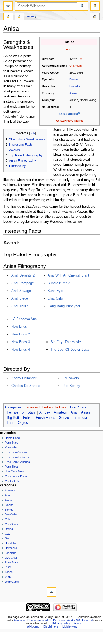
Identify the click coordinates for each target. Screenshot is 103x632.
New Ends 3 (20, 342)
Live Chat (11, 557)
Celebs (9, 519)
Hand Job (11, 543)
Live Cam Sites (14, 471)
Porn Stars (78, 407)
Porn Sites (11, 447)
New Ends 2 (20, 334)
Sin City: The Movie (65, 342)
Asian (73, 93)
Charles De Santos (25, 386)
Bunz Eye (55, 291)
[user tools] (95, 6)
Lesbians (10, 552)
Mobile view (69, 626)
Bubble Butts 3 (59, 283)
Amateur (60, 412)
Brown (73, 79)
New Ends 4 (20, 349)
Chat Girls (55, 298)
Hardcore (11, 547)
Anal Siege (19, 298)
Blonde (9, 509)
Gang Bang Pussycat (64, 306)
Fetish (27, 418)
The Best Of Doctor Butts (70, 349)
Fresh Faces (45, 418)
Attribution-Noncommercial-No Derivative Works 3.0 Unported (53, 620)
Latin (10, 423)
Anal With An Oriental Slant (68, 275)
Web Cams (12, 581)
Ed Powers (70, 378)
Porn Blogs (12, 466)
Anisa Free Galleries (69, 120)
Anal (74, 412)
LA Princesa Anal (24, 319)
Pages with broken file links (45, 407)
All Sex (44, 412)
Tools (94, 17)
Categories (13, 407)
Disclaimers (50, 626)
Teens (9, 571)
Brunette (74, 86)
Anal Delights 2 (23, 275)
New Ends (19, 327)
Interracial (80, 418)
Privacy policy (61, 623)
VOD (8, 576)
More (30, 16)
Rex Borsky (71, 386)
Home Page (12, 437)
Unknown (75, 65)
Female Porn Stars (21, 412)
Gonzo (64, 418)
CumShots (11, 524)
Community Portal (16, 476)
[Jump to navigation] (8, 6)
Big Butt (13, 418)
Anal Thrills (20, 306)
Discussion (19, 17)
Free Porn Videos (16, 452)
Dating (9, 528)
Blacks (9, 504)
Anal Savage (21, 291)
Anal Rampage (22, 283)
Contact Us (12, 481)
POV (8, 567)
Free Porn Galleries (17, 461)
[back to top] (51, 592)
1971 (80, 58)
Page (8, 17)
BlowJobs (11, 514)
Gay (7, 533)
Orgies (23, 423)
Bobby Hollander (23, 378)
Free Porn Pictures (17, 457)
